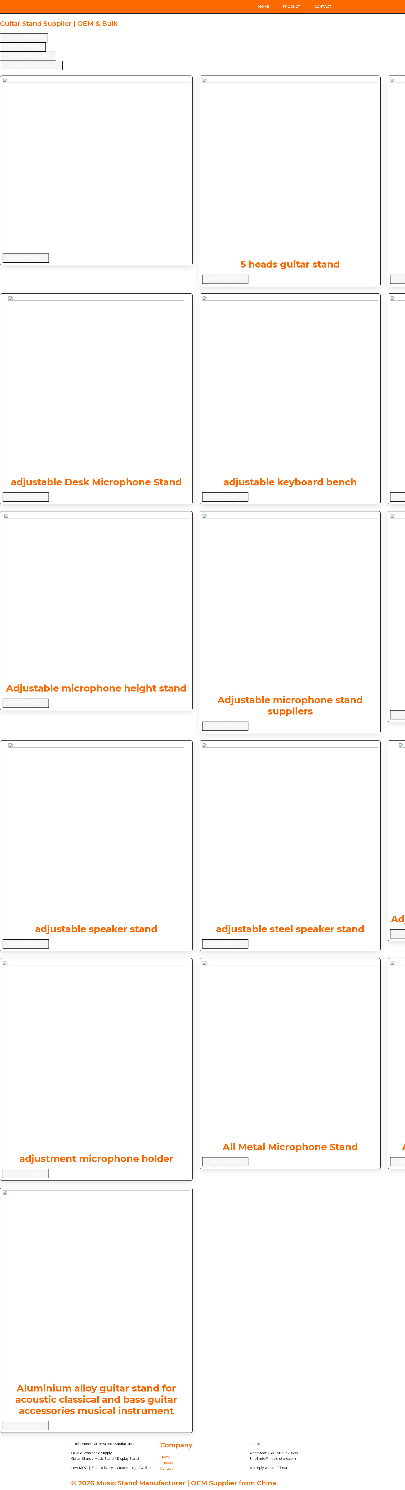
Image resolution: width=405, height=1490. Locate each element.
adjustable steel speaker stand (290, 929)
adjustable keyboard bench (290, 482)
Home (263, 6)
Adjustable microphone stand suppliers (290, 705)
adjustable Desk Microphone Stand (96, 482)
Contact (322, 6)
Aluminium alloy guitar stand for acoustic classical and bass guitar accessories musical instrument (96, 1399)
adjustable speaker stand (96, 929)
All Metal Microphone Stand (290, 1147)
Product (291, 6)
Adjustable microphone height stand (96, 688)
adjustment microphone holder (96, 1158)
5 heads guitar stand (290, 264)
